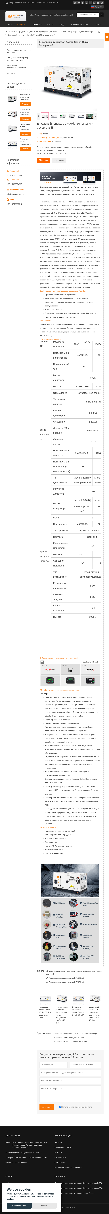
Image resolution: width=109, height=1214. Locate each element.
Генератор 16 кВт (79, 1041)
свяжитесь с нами (79, 24)
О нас (96, 24)
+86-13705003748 (14, 175)
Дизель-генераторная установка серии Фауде (81, 32)
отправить (46, 1107)
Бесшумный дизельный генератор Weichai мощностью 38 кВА (25, 111)
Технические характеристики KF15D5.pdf (65, 978)
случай (50, 24)
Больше (25, 104)
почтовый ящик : (12, 1153)
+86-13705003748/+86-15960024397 (45, 3)
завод (61, 24)
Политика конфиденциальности (68, 1167)
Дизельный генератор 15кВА (65, 1034)
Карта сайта (59, 1162)
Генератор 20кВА (60, 1041)
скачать (59, 160)
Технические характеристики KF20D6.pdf (65, 982)
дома (10, 24)
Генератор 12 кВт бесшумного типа (68, 1037)
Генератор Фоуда (89, 1034)
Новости (58, 1152)
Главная (10, 32)
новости (36, 24)
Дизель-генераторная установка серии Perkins (74, 1193)
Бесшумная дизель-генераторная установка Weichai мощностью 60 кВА (26, 141)
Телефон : (9, 1158)
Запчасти (11, 73)
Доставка (58, 1142)
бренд (40, 133)
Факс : (8, 1163)
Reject (44, 1206)
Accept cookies (19, 1206)
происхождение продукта (48, 137)
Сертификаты (60, 1157)
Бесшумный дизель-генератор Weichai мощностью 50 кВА (25, 126)
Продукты (21, 24)
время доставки (44, 141)
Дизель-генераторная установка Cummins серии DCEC (78, 1183)
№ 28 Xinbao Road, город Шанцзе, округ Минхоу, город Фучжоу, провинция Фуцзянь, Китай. (29, 1145)
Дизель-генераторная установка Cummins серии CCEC (78, 1188)
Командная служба (62, 1147)
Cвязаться (12, 1135)
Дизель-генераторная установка (44, 32)
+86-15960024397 (14, 184)
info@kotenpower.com (17, 3)
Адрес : (8, 1142)
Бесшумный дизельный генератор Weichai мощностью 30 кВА (25, 97)
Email (43, 160)
